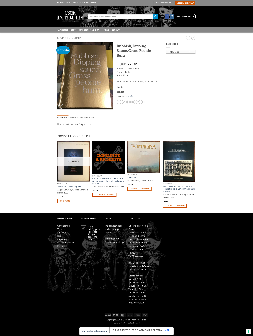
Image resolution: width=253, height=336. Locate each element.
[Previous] (57, 177)
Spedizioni (62, 232)
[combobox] (181, 52)
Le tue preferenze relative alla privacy (137, 330)
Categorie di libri (65, 30)
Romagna (131, 177)
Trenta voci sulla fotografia (69, 186)
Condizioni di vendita (89, 30)
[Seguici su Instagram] (172, 16)
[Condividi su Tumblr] (143, 102)
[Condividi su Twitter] (124, 102)
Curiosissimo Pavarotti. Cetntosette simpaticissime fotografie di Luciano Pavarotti (108, 181)
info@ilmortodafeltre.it (139, 266)
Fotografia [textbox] (179, 51)
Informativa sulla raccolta (94, 331)
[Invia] (155, 16)
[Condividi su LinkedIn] (138, 102)
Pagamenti (62, 239)
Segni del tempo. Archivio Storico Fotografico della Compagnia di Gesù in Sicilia (179, 188)
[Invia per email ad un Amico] (128, 102)
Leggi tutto (64, 201)
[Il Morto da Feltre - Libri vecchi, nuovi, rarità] (70, 16)
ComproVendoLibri (114, 242)
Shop (60, 37)
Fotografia (74, 37)
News (106, 30)
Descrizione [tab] (63, 118)
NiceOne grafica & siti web (130, 323)
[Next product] (188, 38)
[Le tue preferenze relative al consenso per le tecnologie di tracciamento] (248, 331)
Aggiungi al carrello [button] (104, 195)
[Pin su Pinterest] (133, 102)
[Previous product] (193, 38)
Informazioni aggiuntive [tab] (82, 118)
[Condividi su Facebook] (119, 102)
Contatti (116, 30)
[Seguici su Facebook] (167, 16)
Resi (59, 235)
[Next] (195, 177)
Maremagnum (112, 238)
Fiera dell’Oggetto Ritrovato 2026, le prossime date (94, 233)
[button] (185, 3)
